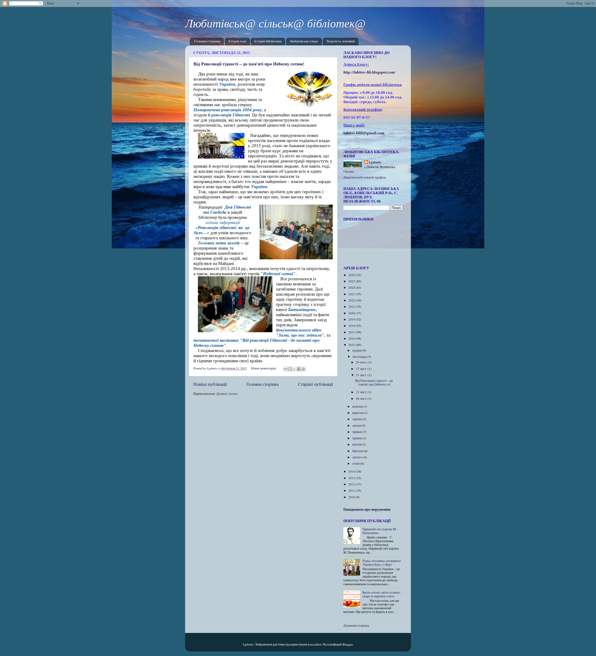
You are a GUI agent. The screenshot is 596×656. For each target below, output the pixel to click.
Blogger (347, 644)
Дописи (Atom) (227, 394)
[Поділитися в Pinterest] (303, 369)
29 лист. (362, 362)
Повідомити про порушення (366, 509)
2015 (352, 345)
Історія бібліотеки (267, 42)
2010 (352, 497)
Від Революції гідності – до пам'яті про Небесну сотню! (248, 64)
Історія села (237, 42)
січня (356, 463)
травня (357, 438)
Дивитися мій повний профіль (364, 177)
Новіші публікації (210, 384)
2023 (352, 294)
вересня (358, 413)
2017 (352, 332)
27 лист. (362, 369)
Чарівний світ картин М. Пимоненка (379, 531)
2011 (352, 490)
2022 (352, 300)
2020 (352, 313)
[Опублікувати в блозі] (290, 369)
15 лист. (362, 392)
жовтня (357, 406)
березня (358, 451)
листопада (359, 357)
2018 (352, 326)
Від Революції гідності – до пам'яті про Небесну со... (374, 382)
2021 (352, 306)
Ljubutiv (375, 162)
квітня (357, 444)
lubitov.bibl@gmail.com (363, 133)
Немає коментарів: (264, 368)
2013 (352, 478)
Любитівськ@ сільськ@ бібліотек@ (275, 23)
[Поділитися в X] (294, 369)
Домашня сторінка (356, 625)
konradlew (314, 644)
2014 (352, 471)
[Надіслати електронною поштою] (285, 369)
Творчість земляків (340, 42)
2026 (352, 275)
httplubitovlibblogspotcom (369, 72)
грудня (357, 350)
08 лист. (362, 398)
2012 (352, 484)
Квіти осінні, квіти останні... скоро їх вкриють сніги (382, 594)
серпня (357, 419)
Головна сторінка (207, 42)
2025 (352, 281)
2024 (352, 287)
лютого (357, 457)
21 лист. (362, 375)
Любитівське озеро (304, 42)
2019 (352, 319)
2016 (352, 338)
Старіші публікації (315, 384)
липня (357, 425)
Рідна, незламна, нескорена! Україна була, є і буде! (381, 563)
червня (357, 432)
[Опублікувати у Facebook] (299, 369)
